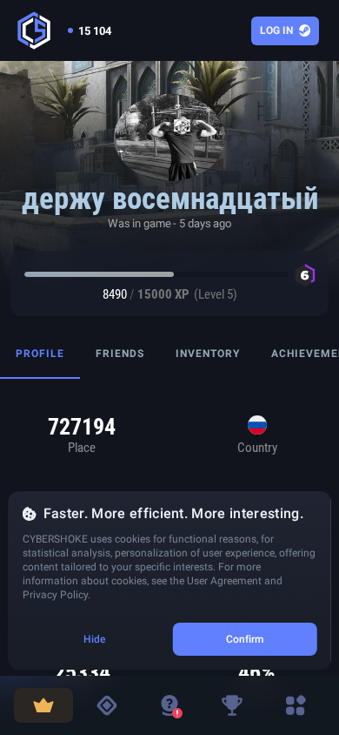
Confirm (245, 639)
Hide (94, 639)
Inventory (208, 353)
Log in (276, 30)
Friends (120, 353)
